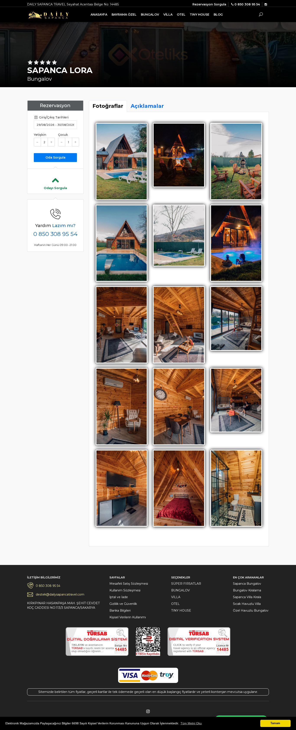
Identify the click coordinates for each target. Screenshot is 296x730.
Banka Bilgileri (120, 610)
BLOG (218, 14)
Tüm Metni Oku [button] (191, 723)
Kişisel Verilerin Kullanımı (127, 617)
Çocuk (63, 135)
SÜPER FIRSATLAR (186, 584)
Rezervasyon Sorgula (209, 4)
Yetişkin (40, 135)
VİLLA (167, 14)
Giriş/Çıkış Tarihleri (53, 117)
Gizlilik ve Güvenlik (123, 604)
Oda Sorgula (55, 157)
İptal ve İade (118, 597)
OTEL (181, 14)
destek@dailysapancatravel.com (60, 594)
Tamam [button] (275, 723)
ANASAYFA (99, 14)
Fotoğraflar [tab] (108, 106)
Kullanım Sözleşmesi (124, 590)
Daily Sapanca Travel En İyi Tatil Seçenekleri (49, 15)
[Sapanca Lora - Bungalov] (121, 161)
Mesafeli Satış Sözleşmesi (128, 584)
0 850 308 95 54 (55, 234)
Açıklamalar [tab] (147, 106)
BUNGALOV (150, 14)
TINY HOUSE (199, 14)
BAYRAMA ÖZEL (124, 14)
